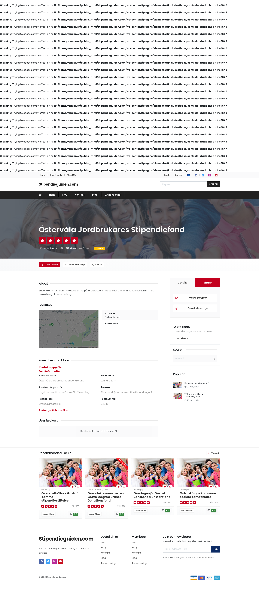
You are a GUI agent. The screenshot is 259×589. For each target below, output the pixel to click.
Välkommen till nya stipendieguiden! (194, 395)
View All (215, 453)
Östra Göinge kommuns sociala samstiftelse (198, 495)
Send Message (76, 264)
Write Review (51, 264)
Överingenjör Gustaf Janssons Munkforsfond (152, 495)
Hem (52, 194)
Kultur (228, 490)
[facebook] (196, 175)
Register (179, 175)
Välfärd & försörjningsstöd (98, 490)
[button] (188, 175)
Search (213, 184)
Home (43, 175)
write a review (105, 431)
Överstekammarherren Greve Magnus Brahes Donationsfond (106, 497)
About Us (71, 175)
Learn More (182, 338)
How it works (56, 175)
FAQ (64, 194)
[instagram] (209, 175)
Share (98, 264)
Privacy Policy (207, 557)
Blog (95, 194)
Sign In (167, 175)
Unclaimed (99, 248)
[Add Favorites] (72, 487)
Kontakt (80, 194)
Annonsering (113, 194)
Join (215, 548)
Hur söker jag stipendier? (197, 383)
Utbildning (45, 490)
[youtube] (216, 175)
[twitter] (203, 175)
